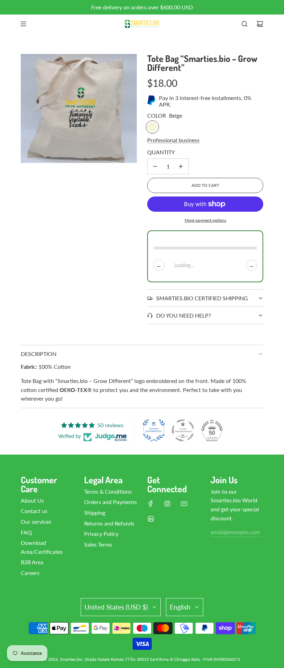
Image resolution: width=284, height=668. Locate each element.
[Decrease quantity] (155, 166)
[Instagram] (167, 503)
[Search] (244, 23)
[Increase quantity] (180, 166)
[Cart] (259, 23)
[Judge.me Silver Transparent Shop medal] (183, 430)
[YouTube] (184, 503)
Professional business (173, 140)
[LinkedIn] (150, 519)
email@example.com (235, 532)
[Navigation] (23, 23)
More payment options (205, 220)
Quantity (161, 152)
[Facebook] (150, 503)
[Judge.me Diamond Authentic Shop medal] (154, 430)
